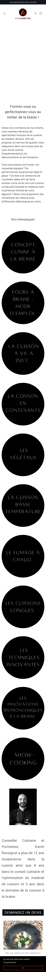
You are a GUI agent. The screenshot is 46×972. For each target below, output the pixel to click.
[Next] (40, 941)
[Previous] (6, 941)
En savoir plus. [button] (10, 962)
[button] (4, 13)
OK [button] (23, 968)
